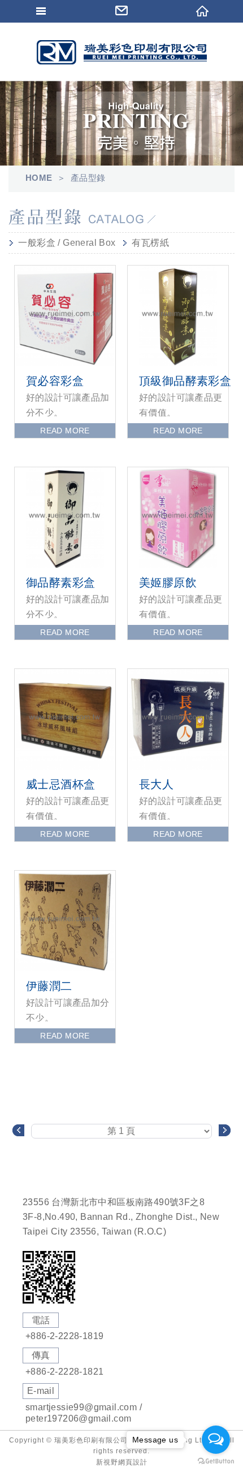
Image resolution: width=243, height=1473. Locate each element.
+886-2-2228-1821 (64, 1371)
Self (121, 52)
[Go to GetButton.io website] (216, 1461)
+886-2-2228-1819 (64, 1336)
